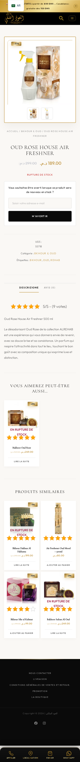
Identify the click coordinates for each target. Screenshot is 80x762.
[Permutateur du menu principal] (72, 18)
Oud (46, 260)
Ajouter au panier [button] (58, 565)
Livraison (40, 679)
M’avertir (40, 216)
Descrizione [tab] (29, 287)
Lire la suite (21, 461)
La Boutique (40, 697)
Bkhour (36, 260)
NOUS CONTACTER (40, 673)
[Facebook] (36, 723)
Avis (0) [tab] (50, 287)
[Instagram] (44, 723)
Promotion (40, 691)
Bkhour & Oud (31, 131)
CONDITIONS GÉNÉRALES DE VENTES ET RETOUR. (40, 685)
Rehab (55, 260)
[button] (61, 18)
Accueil (12, 131)
